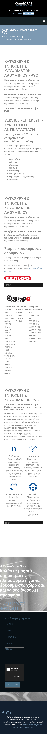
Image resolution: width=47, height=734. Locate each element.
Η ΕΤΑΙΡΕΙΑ (17, 14)
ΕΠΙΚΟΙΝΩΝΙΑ (28, 14)
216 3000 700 (17, 11)
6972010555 (32, 11)
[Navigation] (44, 21)
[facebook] (3, 713)
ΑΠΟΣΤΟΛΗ (12, 684)
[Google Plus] (8, 713)
